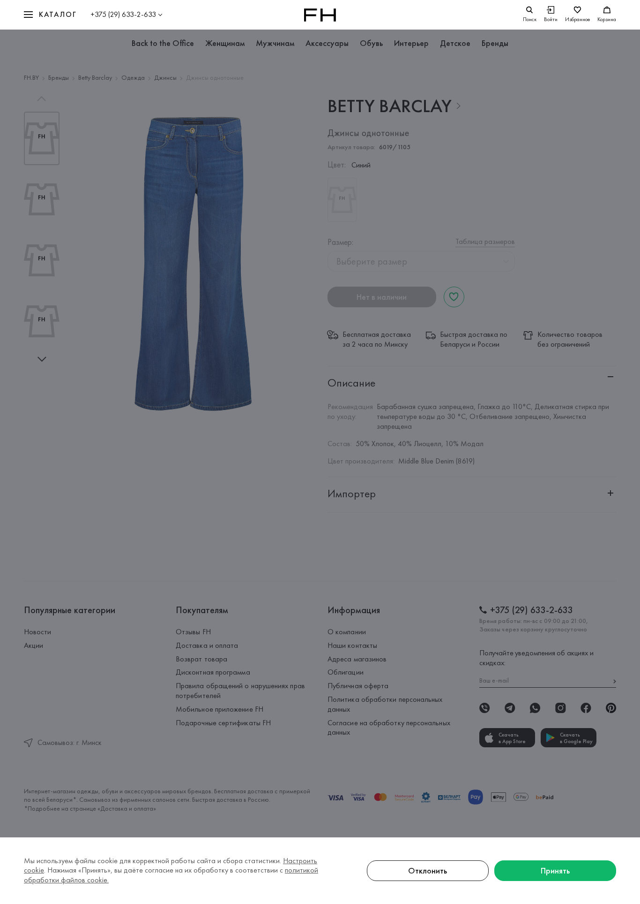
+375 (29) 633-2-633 (123, 14)
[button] (50, 15)
